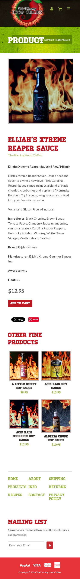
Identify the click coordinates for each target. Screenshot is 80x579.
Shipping (57, 479)
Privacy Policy (57, 497)
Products (17, 487)
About (35, 479)
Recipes (15, 495)
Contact (37, 495)
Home (13, 479)
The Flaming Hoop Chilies (25, 155)
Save (35, 319)
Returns (57, 487)
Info (33, 487)
